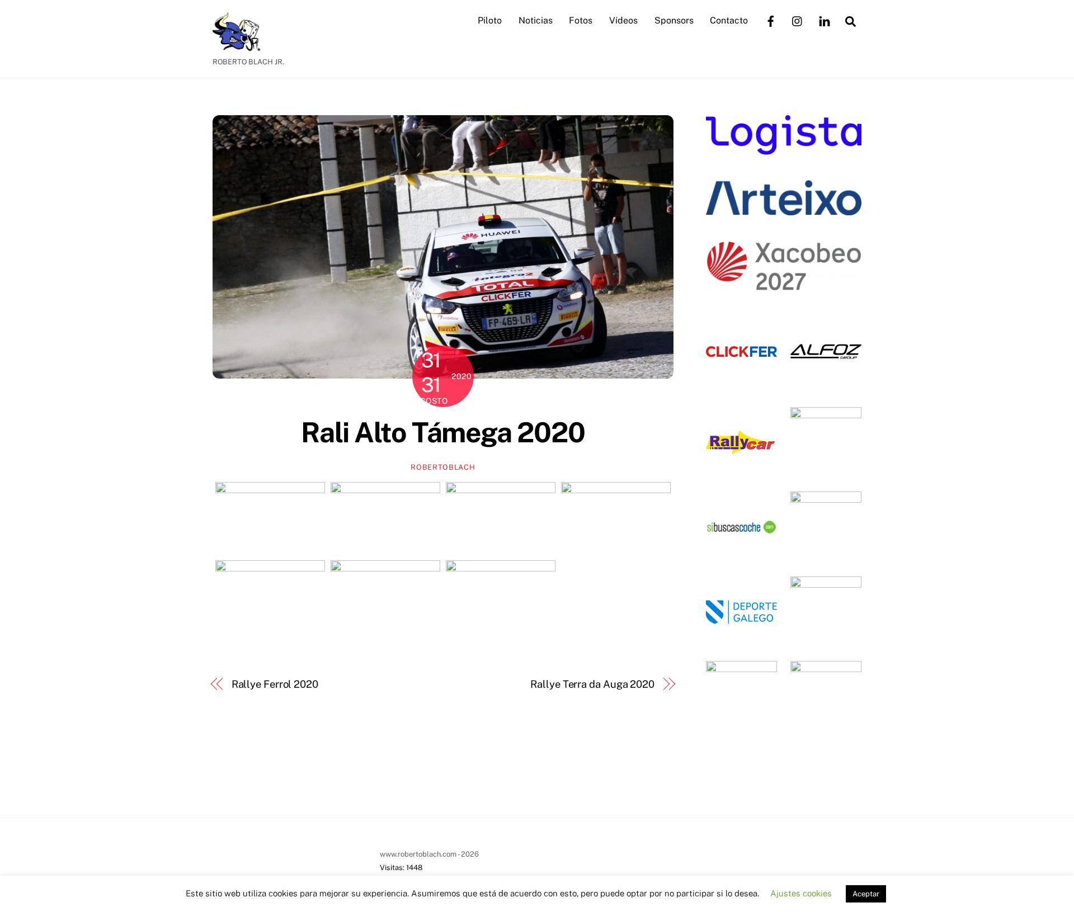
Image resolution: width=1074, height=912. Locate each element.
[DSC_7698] (270, 518)
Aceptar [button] (865, 894)
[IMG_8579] (500, 518)
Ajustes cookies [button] (801, 893)
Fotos (580, 20)
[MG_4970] (270, 597)
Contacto (729, 20)
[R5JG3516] (500, 597)
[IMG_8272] (385, 518)
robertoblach (443, 467)
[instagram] (797, 20)
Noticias (536, 20)
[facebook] (771, 20)
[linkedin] (824, 20)
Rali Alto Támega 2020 (443, 432)
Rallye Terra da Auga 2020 (592, 684)
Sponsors (674, 20)
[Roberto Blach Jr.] (240, 46)
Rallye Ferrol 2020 (275, 684)
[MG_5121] (385, 597)
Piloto (490, 20)
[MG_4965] (616, 518)
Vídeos (623, 20)
